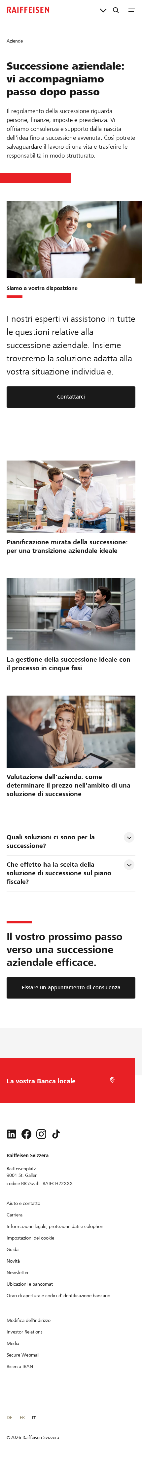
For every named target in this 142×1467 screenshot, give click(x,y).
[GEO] (112, 1080)
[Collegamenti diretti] (103, 10)
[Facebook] (26, 1134)
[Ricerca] (116, 10)
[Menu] (131, 10)
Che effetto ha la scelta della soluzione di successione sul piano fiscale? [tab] (60, 873)
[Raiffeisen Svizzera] (28, 10)
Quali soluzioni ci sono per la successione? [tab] (52, 841)
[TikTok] (56, 1134)
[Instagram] (41, 1134)
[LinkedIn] (12, 1134)
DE (9, 1417)
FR (22, 1417)
